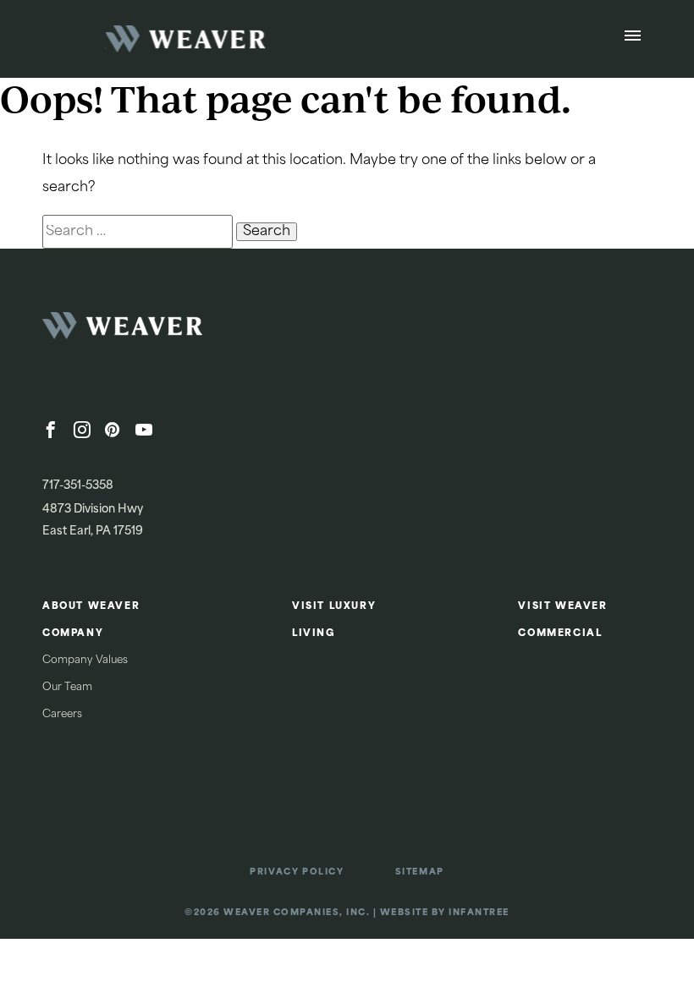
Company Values (85, 660)
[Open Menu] (633, 39)
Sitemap (419, 872)
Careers (62, 715)
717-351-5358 (77, 485)
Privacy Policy (297, 872)
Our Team (67, 688)
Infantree (479, 913)
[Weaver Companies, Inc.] (169, 330)
